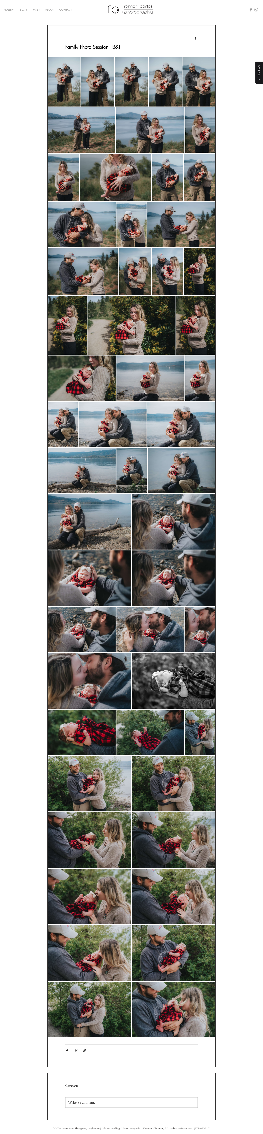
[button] (9, 9)
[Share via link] (84, 1050)
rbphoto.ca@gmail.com (181, 1128)
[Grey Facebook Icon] (251, 9)
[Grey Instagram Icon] (256, 9)
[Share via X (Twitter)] (75, 1050)
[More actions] (195, 38)
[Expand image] (64, 82)
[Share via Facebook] (67, 1050)
